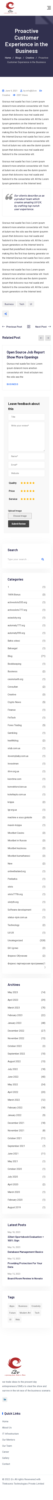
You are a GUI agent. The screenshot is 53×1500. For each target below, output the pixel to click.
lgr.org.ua (12, 809)
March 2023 (14, 1007)
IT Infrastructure (10, 1433)
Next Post (41, 326)
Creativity (36, 1306)
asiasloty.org (14, 617)
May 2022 (13, 1084)
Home (5, 1421)
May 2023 (13, 992)
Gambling (12, 733)
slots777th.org (15, 894)
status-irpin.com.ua (17, 917)
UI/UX (11, 932)
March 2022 (14, 1099)
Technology (13, 925)
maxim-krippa (15, 825)
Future (12, 1313)
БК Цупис (13, 948)
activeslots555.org (17, 602)
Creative (6, 95)
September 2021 (16, 1146)
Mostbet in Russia (17, 840)
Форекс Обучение (17, 955)
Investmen (13, 763)
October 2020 (15, 1169)
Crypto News (14, 702)
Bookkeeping (14, 663)
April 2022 (13, 1092)
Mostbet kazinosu (17, 848)
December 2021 (16, 1123)
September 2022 (16, 1053)
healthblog (13, 740)
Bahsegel (12, 648)
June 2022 (13, 1076)
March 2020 (14, 1192)
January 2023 (14, 1023)
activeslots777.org (17, 610)
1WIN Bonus (14, 594)
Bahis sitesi (14, 640)
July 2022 (13, 1069)
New (10, 863)
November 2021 (16, 1130)
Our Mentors (8, 1439)
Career (5, 1451)
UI (31, 304)
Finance (12, 710)
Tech (21, 304)
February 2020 (15, 1199)
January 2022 (14, 1115)
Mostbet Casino (16, 833)
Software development (19, 909)
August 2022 (14, 1061)
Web (17, 1319)
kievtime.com (14, 779)
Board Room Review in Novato (25, 1278)
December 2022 (16, 1030)
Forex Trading (15, 725)
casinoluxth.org (15, 679)
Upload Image (15, 511)
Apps (11, 1306)
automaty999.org (16, 633)
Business (9, 304)
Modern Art (25, 1313)
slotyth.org (13, 902)
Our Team (7, 1445)
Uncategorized (15, 940)
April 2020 (13, 1184)
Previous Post (14, 326)
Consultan (13, 686)
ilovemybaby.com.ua (18, 756)
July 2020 (13, 1176)
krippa (11, 802)
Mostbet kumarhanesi (19, 855)
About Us (7, 1427)
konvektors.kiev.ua (17, 786)
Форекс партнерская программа (25, 963)
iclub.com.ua (14, 748)
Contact (6, 1464)
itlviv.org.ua (13, 771)
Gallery (5, 1458)
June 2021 (13, 1153)
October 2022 (15, 1046)
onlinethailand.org (17, 871)
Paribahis (12, 879)
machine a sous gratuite (20, 817)
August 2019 (14, 1207)
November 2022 (16, 1038)
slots (10, 886)
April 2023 (13, 1000)
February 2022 (15, 1107)
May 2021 (13, 1161)
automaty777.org (16, 625)
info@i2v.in (31, 90)
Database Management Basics (25, 1251)
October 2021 (15, 1138)
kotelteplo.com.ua (17, 794)
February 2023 (15, 1015)
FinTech (12, 717)
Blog (10, 656)
